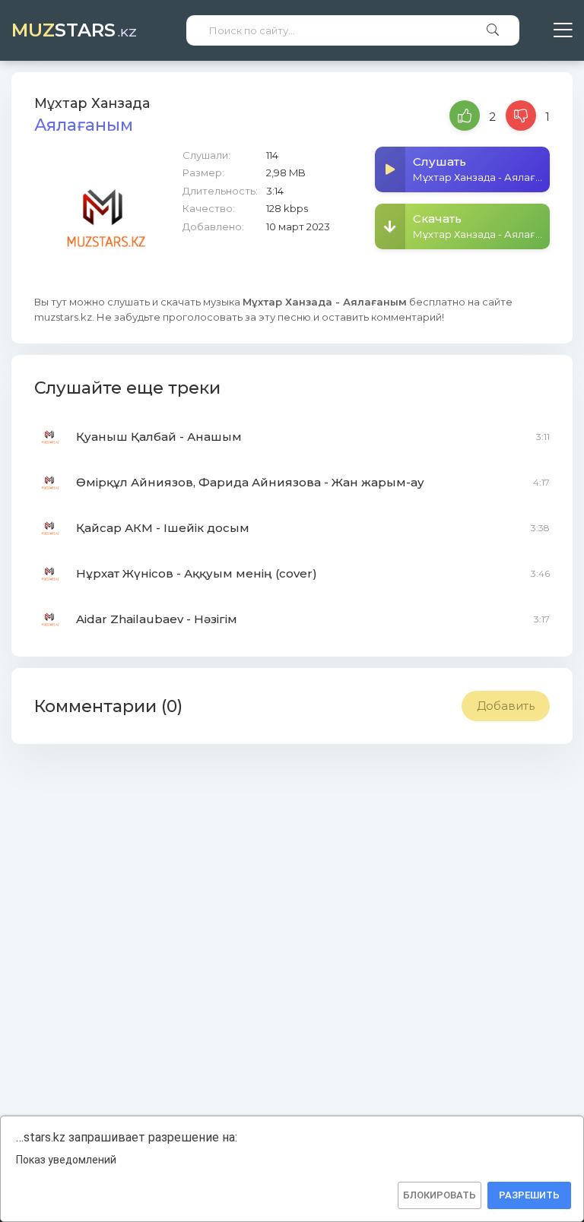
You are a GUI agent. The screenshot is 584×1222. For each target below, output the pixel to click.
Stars (74, 30)
